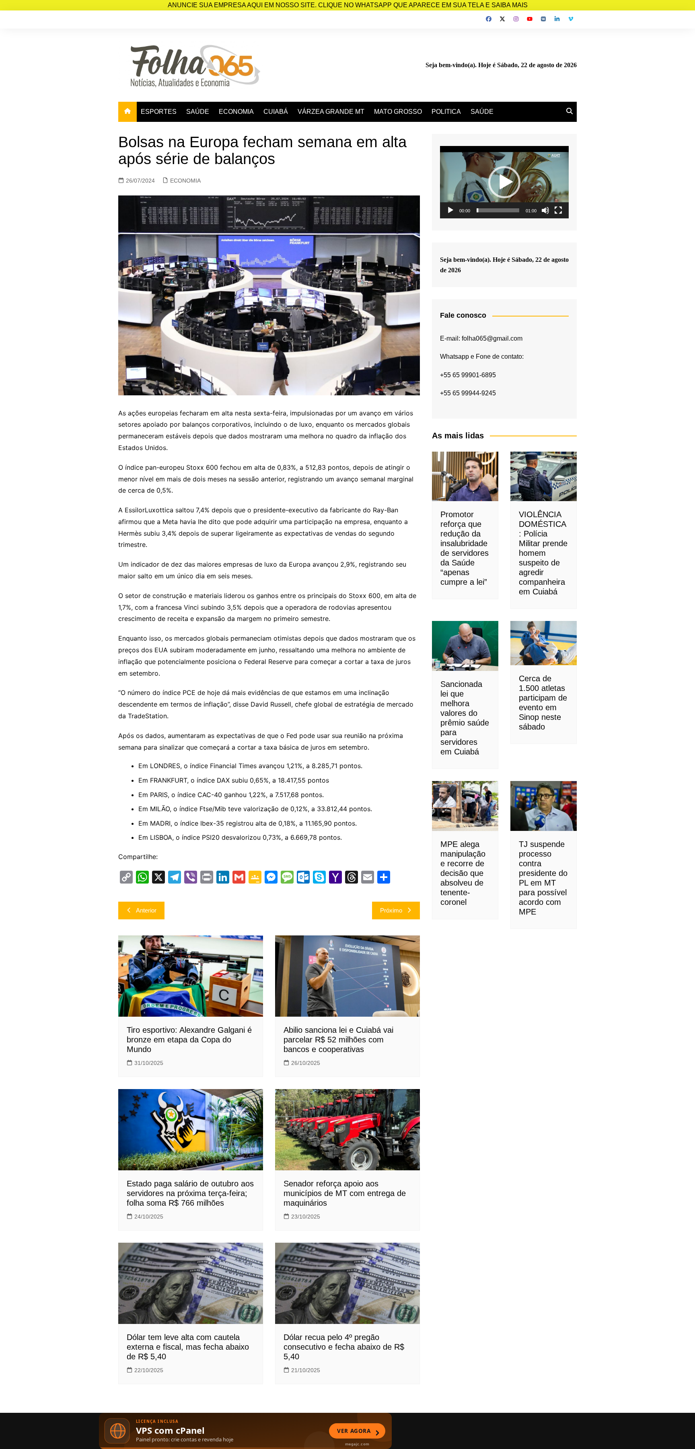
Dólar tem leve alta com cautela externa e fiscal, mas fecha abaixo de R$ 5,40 (188, 1347)
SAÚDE (197, 111)
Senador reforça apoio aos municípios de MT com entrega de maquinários (345, 1193)
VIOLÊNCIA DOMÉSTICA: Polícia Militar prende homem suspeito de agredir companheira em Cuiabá (543, 553)
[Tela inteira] (558, 210)
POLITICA (446, 111)
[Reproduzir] (450, 210)
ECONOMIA (236, 111)
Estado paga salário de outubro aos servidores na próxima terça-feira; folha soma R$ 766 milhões (190, 1193)
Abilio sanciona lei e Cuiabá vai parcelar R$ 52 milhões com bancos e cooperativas (338, 1040)
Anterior (146, 910)
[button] (504, 182)
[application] (504, 182)
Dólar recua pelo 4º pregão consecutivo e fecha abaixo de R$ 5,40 (344, 1347)
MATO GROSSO (398, 111)
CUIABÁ (275, 111)
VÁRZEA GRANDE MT (331, 111)
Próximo (391, 910)
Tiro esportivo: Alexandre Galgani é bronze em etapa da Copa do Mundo (189, 1040)
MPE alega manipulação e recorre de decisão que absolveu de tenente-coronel (462, 873)
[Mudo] (545, 210)
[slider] (498, 210)
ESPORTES (159, 111)
